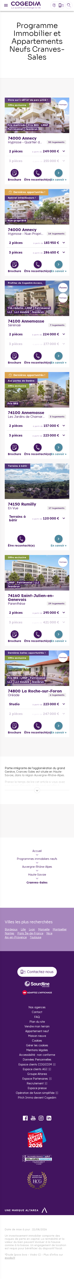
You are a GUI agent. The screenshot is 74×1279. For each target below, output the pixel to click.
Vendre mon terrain (37, 1026)
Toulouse (35, 937)
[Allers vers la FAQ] (54, 5)
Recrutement (35, 1083)
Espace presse (37, 1088)
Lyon (32, 929)
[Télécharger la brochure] (15, 173)
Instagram (41, 1118)
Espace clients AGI (35, 1069)
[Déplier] (37, 790)
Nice (49, 933)
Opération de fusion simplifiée (35, 1093)
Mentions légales (37, 1050)
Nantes (9, 933)
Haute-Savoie (37, 874)
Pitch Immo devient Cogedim (37, 1097)
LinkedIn (49, 1118)
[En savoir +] (59, 173)
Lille (23, 929)
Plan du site (37, 1021)
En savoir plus (37, 115)
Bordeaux (11, 929)
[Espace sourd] (37, 984)
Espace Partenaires (35, 1078)
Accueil (37, 851)
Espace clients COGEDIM (35, 1064)
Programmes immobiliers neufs (37, 858)
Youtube (33, 1118)
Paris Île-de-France (30, 933)
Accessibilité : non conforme (37, 1055)
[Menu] (5, 5)
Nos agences (37, 1007)
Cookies (37, 1040)
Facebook (25, 1118)
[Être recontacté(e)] (38, 173)
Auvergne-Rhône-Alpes (37, 866)
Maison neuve (37, 1036)
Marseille (44, 929)
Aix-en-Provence (16, 937)
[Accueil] (26, 6)
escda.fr (10, 1257)
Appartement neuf (37, 1031)
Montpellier (60, 929)
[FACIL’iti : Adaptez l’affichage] (37, 992)
